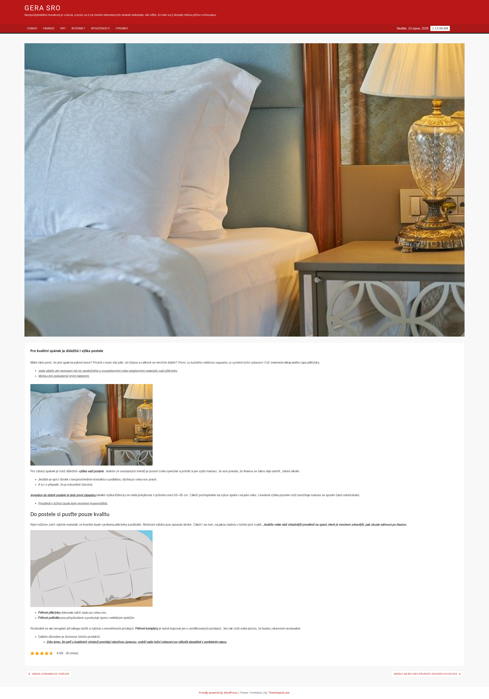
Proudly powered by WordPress (218, 692)
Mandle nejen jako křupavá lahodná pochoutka (425, 674)
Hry (63, 28)
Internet (78, 28)
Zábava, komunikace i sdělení (50, 674)
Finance (48, 28)
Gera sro (42, 8)
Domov (32, 28)
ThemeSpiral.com (278, 692)
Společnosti (100, 28)
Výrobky (122, 28)
